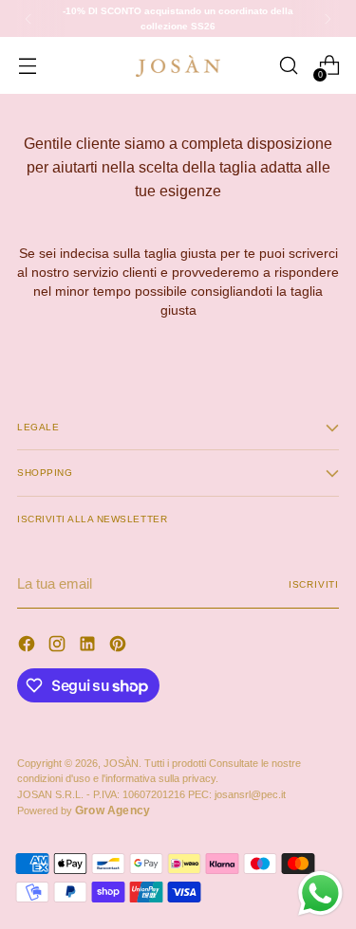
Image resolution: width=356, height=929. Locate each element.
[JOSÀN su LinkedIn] (89, 646)
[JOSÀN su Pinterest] (119, 646)
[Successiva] (327, 18)
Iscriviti (314, 584)
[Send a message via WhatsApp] (320, 893)
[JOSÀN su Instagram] (58, 646)
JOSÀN (121, 763)
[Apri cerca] (288, 65)
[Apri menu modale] (27, 65)
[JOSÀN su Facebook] (28, 646)
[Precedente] (28, 18)
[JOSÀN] (178, 66)
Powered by (83, 810)
